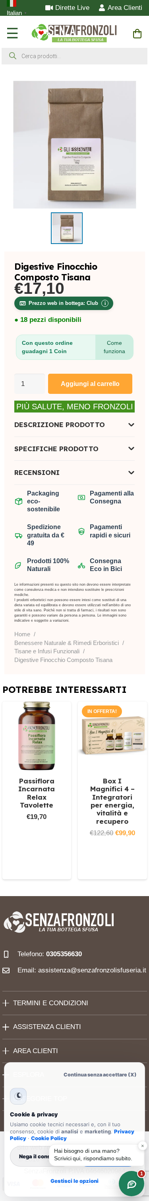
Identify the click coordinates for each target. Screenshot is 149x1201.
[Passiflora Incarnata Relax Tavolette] (37, 736)
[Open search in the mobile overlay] (74, 56)
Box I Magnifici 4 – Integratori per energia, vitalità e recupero (112, 801)
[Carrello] (137, 33)
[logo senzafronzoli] (74, 34)
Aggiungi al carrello (90, 383)
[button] (37, 867)
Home (22, 634)
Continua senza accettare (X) (100, 1075)
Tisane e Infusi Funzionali (46, 651)
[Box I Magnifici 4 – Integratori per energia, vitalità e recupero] (112, 736)
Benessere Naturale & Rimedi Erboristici (66, 642)
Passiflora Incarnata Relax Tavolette (36, 793)
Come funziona (114, 347)
